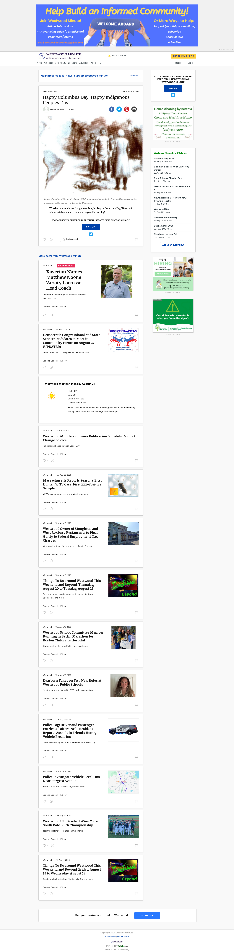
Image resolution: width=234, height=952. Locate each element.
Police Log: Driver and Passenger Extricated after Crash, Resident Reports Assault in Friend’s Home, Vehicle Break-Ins (69, 731)
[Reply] (52, 239)
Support (134, 76)
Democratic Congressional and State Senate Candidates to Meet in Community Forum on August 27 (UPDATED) (71, 341)
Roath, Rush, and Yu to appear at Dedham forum (66, 352)
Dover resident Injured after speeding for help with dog (69, 742)
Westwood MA (50, 91)
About (93, 63)
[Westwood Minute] (60, 55)
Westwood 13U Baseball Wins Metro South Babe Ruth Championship (71, 823)
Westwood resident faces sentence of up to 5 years (67, 546)
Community (60, 63)
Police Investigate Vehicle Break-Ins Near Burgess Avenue (71, 779)
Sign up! (90, 227)
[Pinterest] (126, 109)
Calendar (48, 63)
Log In (190, 63)
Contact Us (110, 936)
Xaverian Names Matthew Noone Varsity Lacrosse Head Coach (64, 280)
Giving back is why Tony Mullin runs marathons (65, 646)
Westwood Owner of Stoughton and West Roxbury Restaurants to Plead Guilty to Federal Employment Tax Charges (70, 534)
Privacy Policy (123, 950)
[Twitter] (119, 109)
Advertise (83, 63)
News (39, 63)
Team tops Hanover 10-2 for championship (63, 831)
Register (179, 63)
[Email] (134, 109)
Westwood (47, 266)
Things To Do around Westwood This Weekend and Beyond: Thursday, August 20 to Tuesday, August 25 (72, 584)
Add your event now (173, 245)
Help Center (123, 936)
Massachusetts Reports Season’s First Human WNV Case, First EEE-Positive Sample (72, 484)
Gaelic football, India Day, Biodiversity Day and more (68, 879)
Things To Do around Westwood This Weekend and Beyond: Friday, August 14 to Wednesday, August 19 (72, 869)
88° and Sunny (119, 55)
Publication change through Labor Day (61, 446)
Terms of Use (111, 950)
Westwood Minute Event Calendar (171, 153)
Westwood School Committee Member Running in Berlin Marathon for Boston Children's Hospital (73, 636)
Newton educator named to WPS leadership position (68, 690)
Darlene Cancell (58, 110)
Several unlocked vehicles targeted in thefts (64, 786)
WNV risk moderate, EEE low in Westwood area (65, 494)
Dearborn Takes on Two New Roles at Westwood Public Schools (72, 682)
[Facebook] (111, 109)
